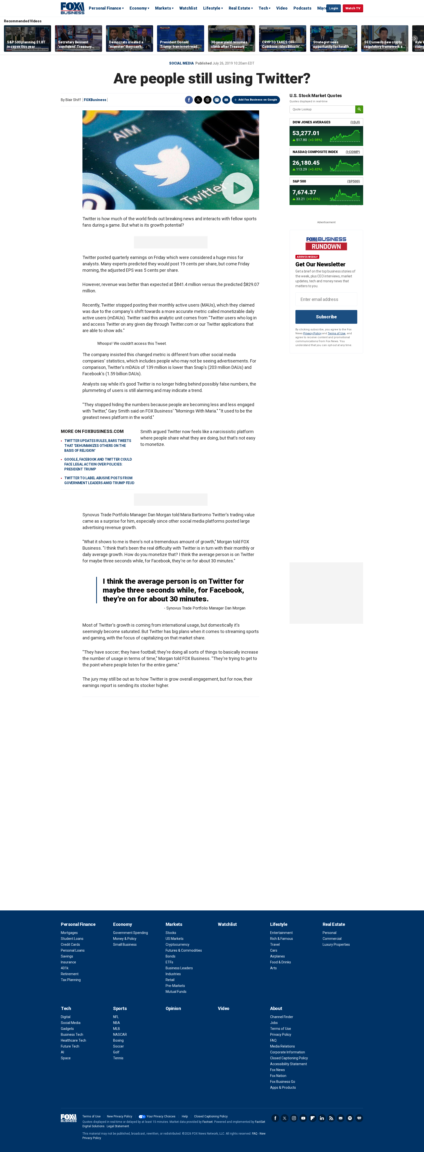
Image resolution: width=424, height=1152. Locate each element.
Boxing (118, 1040)
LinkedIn (322, 1118)
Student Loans (72, 939)
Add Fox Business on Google (257, 99)
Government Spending (130, 933)
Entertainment (281, 933)
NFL (116, 1017)
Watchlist (188, 8)
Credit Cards (70, 944)
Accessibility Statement (288, 1064)
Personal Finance (105, 8)
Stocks (171, 933)
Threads (208, 100)
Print (217, 100)
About (276, 1008)
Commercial (332, 939)
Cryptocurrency (177, 944)
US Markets (175, 939)
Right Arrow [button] (415, 38)
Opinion (173, 1008)
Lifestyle (211, 8)
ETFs (169, 962)
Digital (65, 1017)
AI (62, 1052)
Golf (116, 1052)
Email (226, 100)
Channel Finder (281, 1017)
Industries (173, 974)
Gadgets (67, 1029)
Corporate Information (287, 1052)
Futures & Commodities (184, 950)
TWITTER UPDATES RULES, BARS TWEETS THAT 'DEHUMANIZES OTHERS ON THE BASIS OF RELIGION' (97, 446)
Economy (138, 8)
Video (282, 8)
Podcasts (302, 8)
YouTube (303, 1118)
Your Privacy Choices (161, 1116)
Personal (329, 933)
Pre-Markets (175, 986)
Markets (163, 8)
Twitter (198, 100)
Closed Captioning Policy (289, 1058)
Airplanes (277, 956)
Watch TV (352, 8)
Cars (273, 950)
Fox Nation (278, 1076)
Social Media (181, 63)
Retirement (70, 974)
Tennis (118, 1058)
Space (66, 1058)
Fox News (277, 1070)
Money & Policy (124, 939)
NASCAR (120, 1034)
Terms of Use (336, 333)
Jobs (274, 1023)
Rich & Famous (281, 939)
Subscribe (326, 316)
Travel (275, 944)
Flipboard (313, 1118)
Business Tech (72, 1034)
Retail (170, 980)
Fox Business (72, 8)
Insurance (68, 962)
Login (333, 8)
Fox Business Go (282, 1082)
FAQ (273, 1040)
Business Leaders (179, 968)
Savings (67, 956)
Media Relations (282, 1046)
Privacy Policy (312, 333)
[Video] (170, 160)
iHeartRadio (359, 1118)
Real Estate (239, 8)
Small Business (125, 944)
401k (64, 968)
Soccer (118, 1046)
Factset (207, 1122)
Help (185, 1116)
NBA (116, 1023)
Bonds (170, 956)
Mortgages (69, 933)
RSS (331, 1118)
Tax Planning (71, 980)
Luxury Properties (336, 944)
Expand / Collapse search (321, 8)
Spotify (350, 1118)
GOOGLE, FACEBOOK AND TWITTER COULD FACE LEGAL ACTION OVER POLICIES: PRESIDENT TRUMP (98, 464)
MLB (116, 1029)
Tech (263, 8)
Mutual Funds (176, 992)
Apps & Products (283, 1087)
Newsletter (340, 1118)
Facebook (189, 100)
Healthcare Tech (73, 1040)
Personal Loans (73, 950)
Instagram (294, 1118)
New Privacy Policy (119, 1116)
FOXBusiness (95, 100)
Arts (273, 968)
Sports (120, 1008)
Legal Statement (118, 1126)
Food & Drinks (280, 962)
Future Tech (70, 1046)
